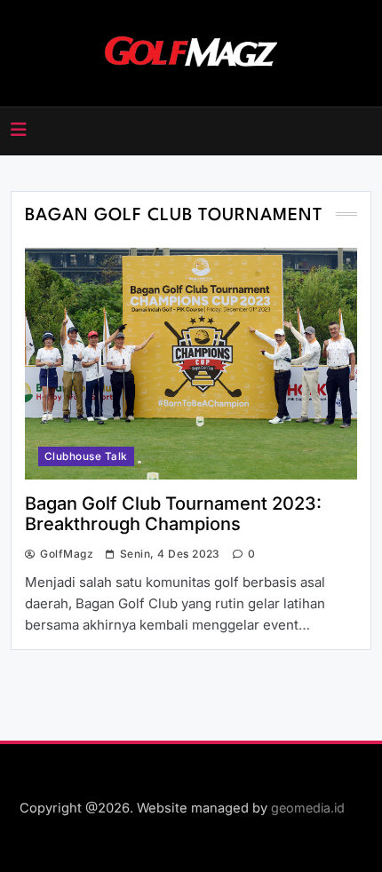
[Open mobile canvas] (19, 130)
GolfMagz (66, 553)
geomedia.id (308, 807)
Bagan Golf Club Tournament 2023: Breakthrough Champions (173, 514)
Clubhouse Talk (86, 456)
